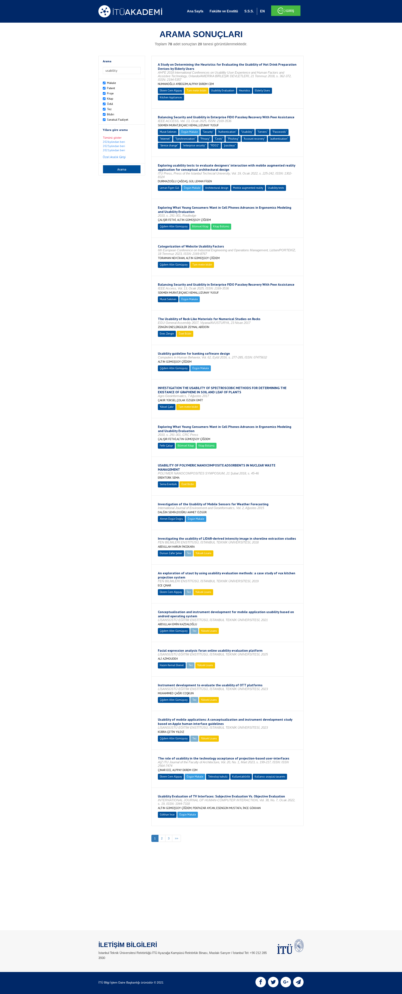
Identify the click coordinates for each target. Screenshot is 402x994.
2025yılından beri (114, 146)
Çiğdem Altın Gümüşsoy (174, 226)
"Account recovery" (254, 139)
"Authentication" (227, 132)
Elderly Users (262, 90)
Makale (111, 83)
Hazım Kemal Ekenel (172, 665)
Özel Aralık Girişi (114, 157)
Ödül (110, 104)
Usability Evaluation (222, 90)
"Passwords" (279, 132)
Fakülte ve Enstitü (224, 11)
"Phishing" (233, 139)
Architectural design (216, 188)
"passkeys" (230, 145)
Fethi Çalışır (166, 445)
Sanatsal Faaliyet (117, 119)
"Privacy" (205, 139)
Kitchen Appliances (171, 97)
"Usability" (247, 132)
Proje (110, 93)
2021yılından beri (114, 150)
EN (262, 11)
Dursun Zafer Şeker (171, 553)
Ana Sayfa (195, 11)
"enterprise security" (194, 145)
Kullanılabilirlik (241, 776)
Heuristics (244, 90)
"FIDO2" (214, 145)
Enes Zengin (167, 333)
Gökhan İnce (167, 814)
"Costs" (219, 139)
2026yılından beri (114, 142)
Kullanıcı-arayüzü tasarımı (270, 776)
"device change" (169, 145)
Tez (109, 109)
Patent (111, 88)
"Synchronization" (185, 139)
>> (176, 838)
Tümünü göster (112, 137)
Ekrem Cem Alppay (171, 90)
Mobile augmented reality (248, 188)
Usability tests (276, 188)
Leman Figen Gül (169, 188)
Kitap (110, 98)
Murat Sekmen (168, 132)
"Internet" (165, 139)
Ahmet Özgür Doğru (171, 519)
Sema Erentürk (168, 484)
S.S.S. (249, 11)
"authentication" (279, 139)
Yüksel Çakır (167, 407)
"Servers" (262, 132)
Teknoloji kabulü (218, 776)
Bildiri (110, 114)
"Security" (207, 132)
